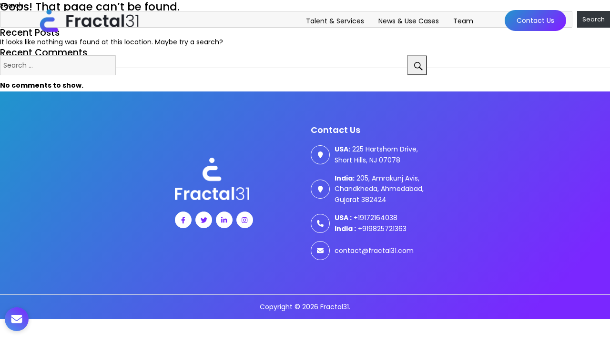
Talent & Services (335, 21)
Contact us (535, 20)
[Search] (417, 65)
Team (463, 21)
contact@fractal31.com (374, 250)
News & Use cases (408, 21)
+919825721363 (371, 228)
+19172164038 (366, 217)
